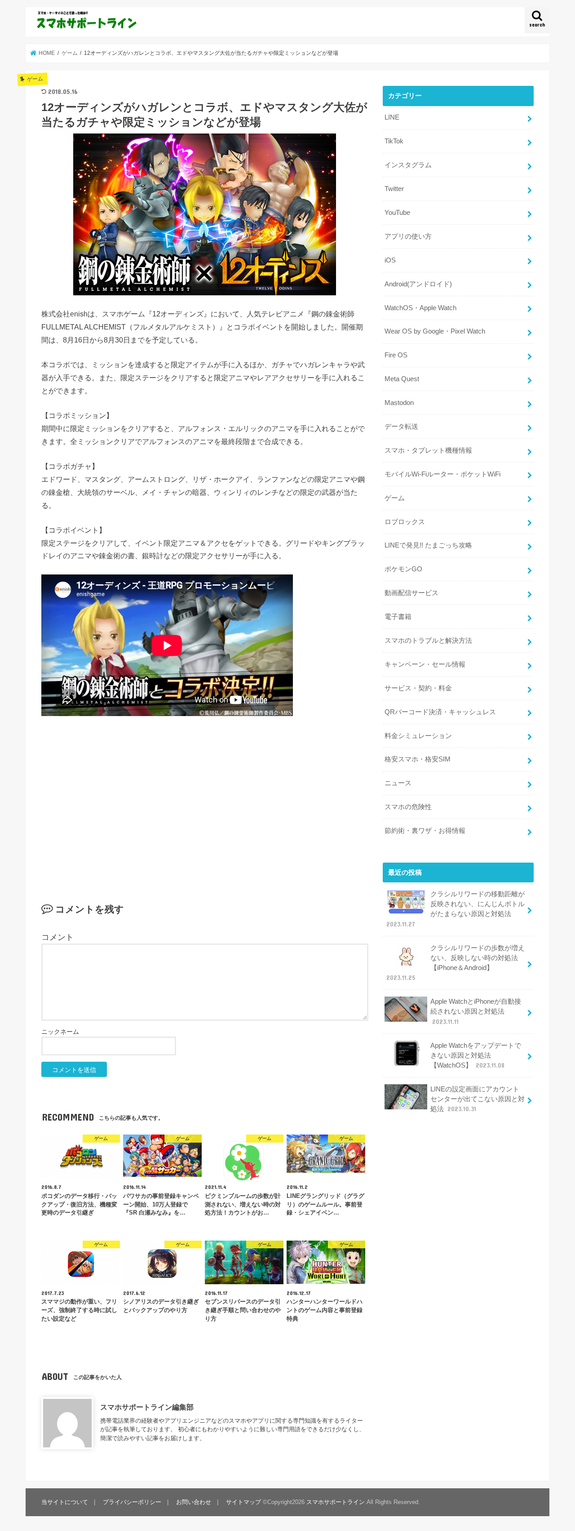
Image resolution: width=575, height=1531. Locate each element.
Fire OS (396, 355)
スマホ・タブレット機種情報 (428, 450)
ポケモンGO (403, 569)
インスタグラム (408, 165)
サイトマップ (243, 1502)
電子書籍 (398, 616)
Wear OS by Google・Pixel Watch (435, 331)
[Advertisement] (204, 796)
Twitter (394, 188)
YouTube (397, 212)
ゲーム (395, 498)
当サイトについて (64, 1502)
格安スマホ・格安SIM (418, 759)
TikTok (394, 141)
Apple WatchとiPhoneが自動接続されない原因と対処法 (475, 1011)
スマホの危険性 (408, 806)
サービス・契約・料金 (418, 688)
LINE (392, 117)
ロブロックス (405, 521)
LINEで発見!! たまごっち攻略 (428, 545)
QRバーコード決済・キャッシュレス (440, 712)
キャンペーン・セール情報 (425, 664)
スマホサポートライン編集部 (147, 1407)
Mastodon (399, 402)
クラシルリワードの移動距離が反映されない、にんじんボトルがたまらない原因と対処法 (455, 909)
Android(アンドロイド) (418, 284)
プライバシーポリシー (132, 1502)
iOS (390, 260)
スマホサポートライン (335, 1502)
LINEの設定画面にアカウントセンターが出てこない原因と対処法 (477, 1099)
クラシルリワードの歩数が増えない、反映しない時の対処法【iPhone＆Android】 (455, 963)
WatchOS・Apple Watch (420, 308)
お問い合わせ (193, 1502)
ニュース (398, 783)
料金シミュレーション (418, 735)
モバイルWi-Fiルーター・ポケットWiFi (442, 474)
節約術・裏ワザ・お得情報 (425, 830)
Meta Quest (402, 379)
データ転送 (401, 426)
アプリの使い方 (408, 236)
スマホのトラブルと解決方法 (428, 640)
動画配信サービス (411, 592)
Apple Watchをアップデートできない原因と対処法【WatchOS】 (475, 1055)
